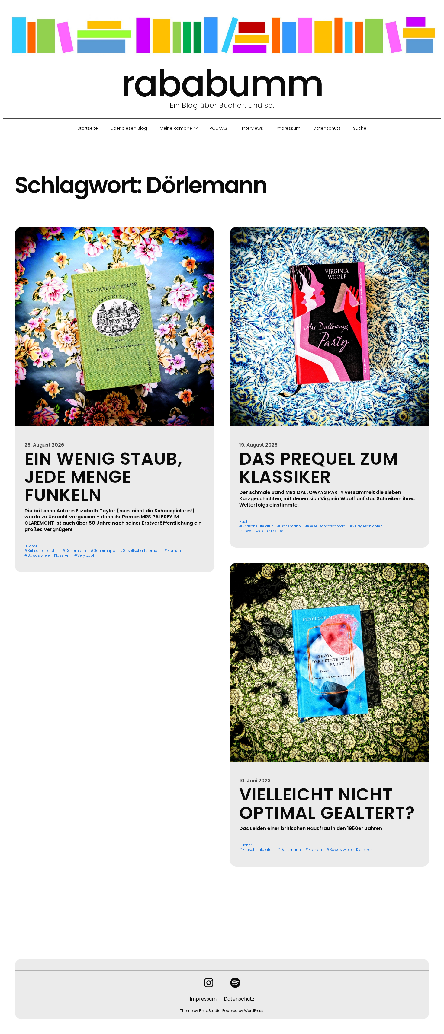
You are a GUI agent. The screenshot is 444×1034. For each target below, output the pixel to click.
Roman (174, 550)
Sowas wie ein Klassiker (48, 555)
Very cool (85, 555)
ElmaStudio (209, 1010)
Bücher (30, 546)
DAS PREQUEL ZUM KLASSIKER (318, 468)
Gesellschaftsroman (141, 550)
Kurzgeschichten (368, 526)
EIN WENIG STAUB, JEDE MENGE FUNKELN (103, 477)
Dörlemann (76, 550)
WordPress (253, 1010)
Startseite (88, 128)
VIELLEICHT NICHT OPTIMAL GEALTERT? (327, 803)
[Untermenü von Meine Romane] (194, 128)
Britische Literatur (42, 550)
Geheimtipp (104, 550)
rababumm (222, 84)
